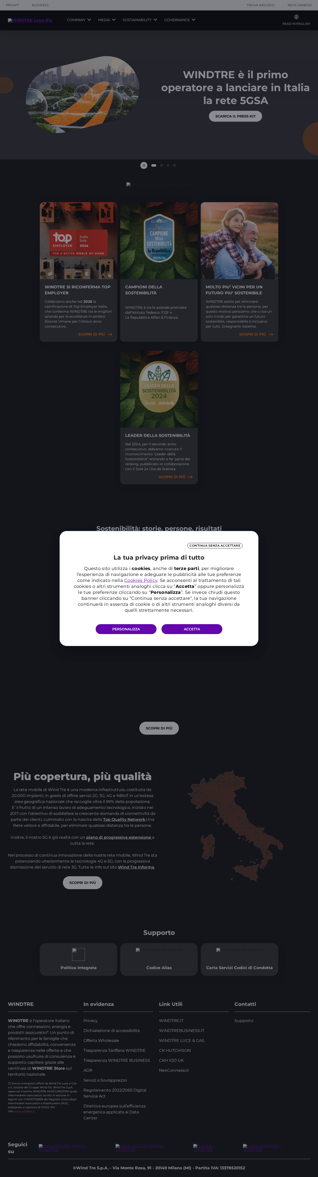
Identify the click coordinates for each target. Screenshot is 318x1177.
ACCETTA (192, 629)
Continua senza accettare (215, 545)
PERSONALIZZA (126, 629)
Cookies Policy (140, 580)
